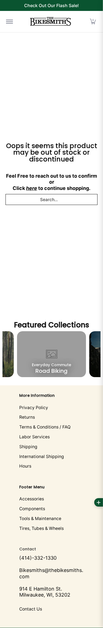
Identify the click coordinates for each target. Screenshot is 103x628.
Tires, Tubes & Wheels (41, 528)
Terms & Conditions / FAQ (45, 427)
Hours (25, 466)
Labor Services (34, 436)
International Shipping (41, 456)
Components (32, 508)
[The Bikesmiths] (50, 22)
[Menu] (9, 21)
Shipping (28, 446)
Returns (27, 417)
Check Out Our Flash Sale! (51, 5)
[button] (93, 21)
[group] (51, 354)
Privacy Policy (33, 407)
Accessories (31, 498)
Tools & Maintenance (40, 518)
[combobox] (51, 199)
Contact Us (30, 609)
